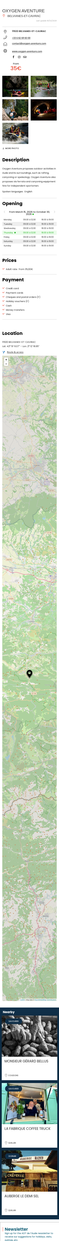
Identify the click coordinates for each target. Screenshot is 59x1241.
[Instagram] (20, 57)
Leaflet (22, 1000)
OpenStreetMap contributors (45, 1000)
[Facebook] (15, 57)
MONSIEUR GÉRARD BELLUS (26, 1061)
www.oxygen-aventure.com (27, 51)
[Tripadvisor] (26, 57)
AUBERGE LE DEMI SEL (21, 1196)
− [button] (6, 364)
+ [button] (6, 359)
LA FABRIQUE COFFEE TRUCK (27, 1128)
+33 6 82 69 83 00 (21, 37)
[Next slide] (54, 212)
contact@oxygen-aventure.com (29, 43)
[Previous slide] (4, 212)
